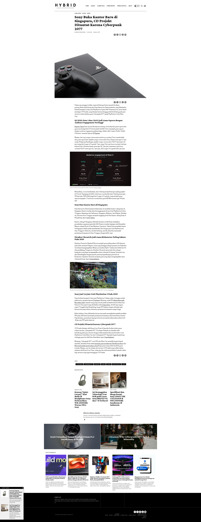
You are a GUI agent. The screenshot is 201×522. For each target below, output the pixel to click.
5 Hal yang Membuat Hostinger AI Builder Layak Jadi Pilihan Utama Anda (56, 478)
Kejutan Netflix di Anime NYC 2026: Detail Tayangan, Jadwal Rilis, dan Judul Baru (100, 478)
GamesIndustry (94, 259)
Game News (78, 13)
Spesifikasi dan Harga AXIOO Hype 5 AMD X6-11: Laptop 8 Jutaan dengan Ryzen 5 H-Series (78, 478)
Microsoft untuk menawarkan (86, 346)
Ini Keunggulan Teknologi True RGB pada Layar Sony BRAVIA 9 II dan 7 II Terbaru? (100, 396)
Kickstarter (111, 290)
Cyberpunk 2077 (88, 364)
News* (89, 13)
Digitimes (96, 300)
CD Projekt (79, 364)
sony (123, 364)
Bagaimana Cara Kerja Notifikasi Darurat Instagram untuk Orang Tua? (144, 478)
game (103, 364)
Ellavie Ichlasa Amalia (80, 32)
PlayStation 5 (116, 364)
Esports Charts (79, 127)
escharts (97, 364)
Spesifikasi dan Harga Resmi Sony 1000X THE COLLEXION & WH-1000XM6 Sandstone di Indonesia (117, 398)
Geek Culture (90, 218)
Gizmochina (106, 305)
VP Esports (96, 133)
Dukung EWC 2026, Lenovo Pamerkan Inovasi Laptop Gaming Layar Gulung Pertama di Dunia (122, 479)
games (108, 364)
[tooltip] (115, 35)
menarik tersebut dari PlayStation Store (109, 344)
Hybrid (84, 13)
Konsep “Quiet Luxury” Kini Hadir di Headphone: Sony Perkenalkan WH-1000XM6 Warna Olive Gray (83, 399)
